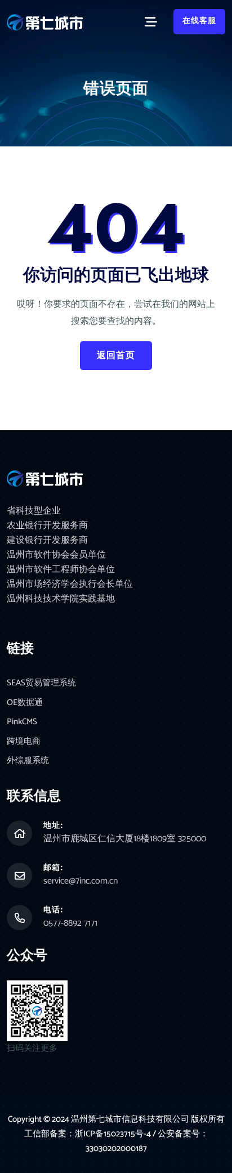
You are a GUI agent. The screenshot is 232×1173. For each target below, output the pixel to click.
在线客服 (199, 21)
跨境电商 (24, 741)
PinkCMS (22, 722)
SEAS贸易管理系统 (41, 683)
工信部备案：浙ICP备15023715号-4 (88, 1134)
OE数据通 (25, 703)
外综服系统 (28, 761)
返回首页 (116, 355)
